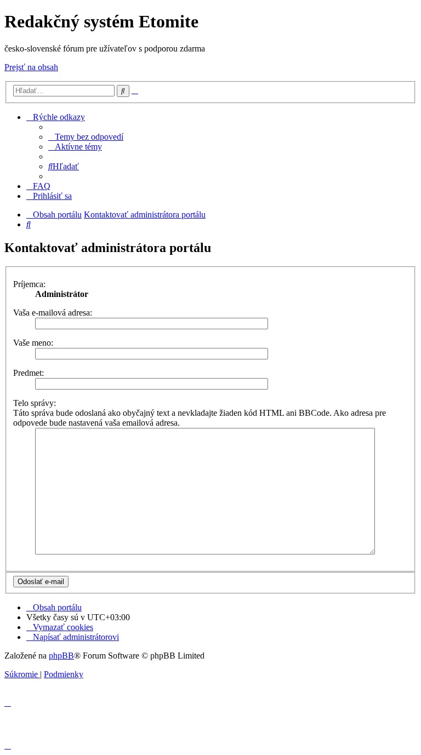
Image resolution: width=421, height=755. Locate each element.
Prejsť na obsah (31, 67)
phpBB (61, 655)
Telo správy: (34, 403)
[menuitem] (85, 136)
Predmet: (28, 373)
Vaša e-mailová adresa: (52, 312)
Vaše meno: (33, 342)
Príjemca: (29, 284)
